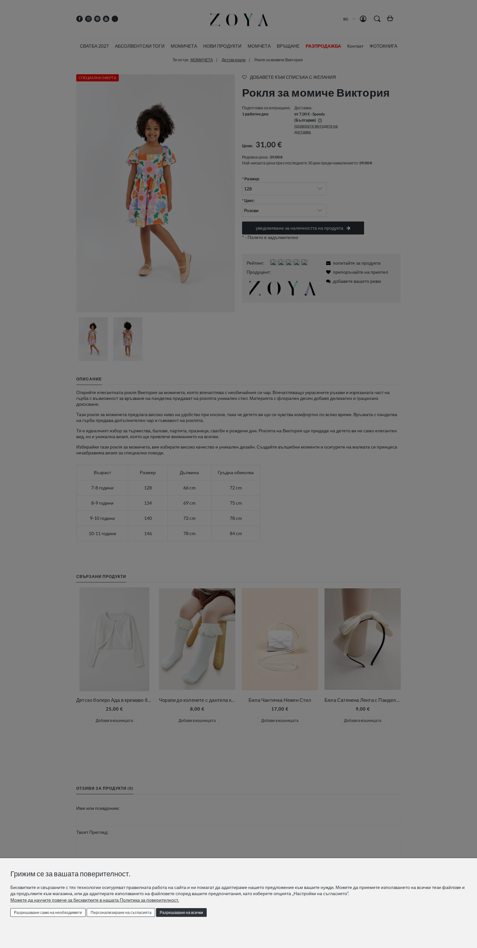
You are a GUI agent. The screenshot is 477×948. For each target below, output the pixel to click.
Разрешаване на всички (181, 912)
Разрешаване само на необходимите (48, 912)
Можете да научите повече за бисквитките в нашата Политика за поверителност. (94, 900)
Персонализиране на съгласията (121, 912)
